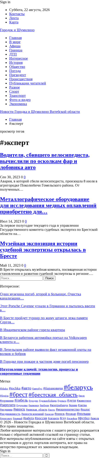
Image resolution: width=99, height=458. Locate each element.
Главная (15, 38)
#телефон (72, 418)
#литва (82, 405)
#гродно (33, 400)
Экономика (18, 104)
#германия (7, 400)
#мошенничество (68, 409)
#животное (84, 400)
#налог (85, 409)
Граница (15, 50)
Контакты (17, 14)
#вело (82, 395)
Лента (14, 18)
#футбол (84, 418)
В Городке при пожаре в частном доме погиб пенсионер (44, 361)
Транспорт (17, 96)
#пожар (71, 414)
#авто (26, 388)
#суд (63, 418)
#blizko (4, 388)
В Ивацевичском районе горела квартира (32, 330)
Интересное (18, 58)
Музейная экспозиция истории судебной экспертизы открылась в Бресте (43, 249)
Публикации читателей (27, 83)
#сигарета (53, 418)
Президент (17, 75)
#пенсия (49, 414)
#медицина (6, 409)
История (16, 62)
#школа (94, 418)
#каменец (34, 405)
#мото (51, 409)
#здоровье (22, 405)
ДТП (13, 54)
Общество (17, 67)
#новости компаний (32, 414)
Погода (15, 71)
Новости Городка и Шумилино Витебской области (40, 112)
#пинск (60, 414)
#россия (41, 418)
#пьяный (17, 418)
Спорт (14, 91)
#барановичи (53, 388)
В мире (14, 42)
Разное (14, 87)
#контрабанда (59, 405)
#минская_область (36, 409)
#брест (18, 394)
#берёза (4, 395)
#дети (71, 400)
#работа (28, 418)
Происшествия (20, 79)
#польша (83, 413)
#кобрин (44, 405)
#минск (19, 409)
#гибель (21, 400)
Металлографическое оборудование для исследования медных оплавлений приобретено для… (48, 205)
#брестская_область (53, 394)
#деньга (62, 400)
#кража (73, 405)
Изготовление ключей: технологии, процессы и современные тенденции (39, 371)
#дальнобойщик (48, 400)
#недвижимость (10, 414)
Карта (13, 22)
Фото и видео (20, 100)
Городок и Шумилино (17, 30)
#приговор (6, 418)
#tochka (14, 388)
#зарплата (7, 405)
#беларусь (78, 387)
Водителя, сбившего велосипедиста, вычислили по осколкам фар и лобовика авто (45, 161)
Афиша (14, 46)
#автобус (37, 388)
